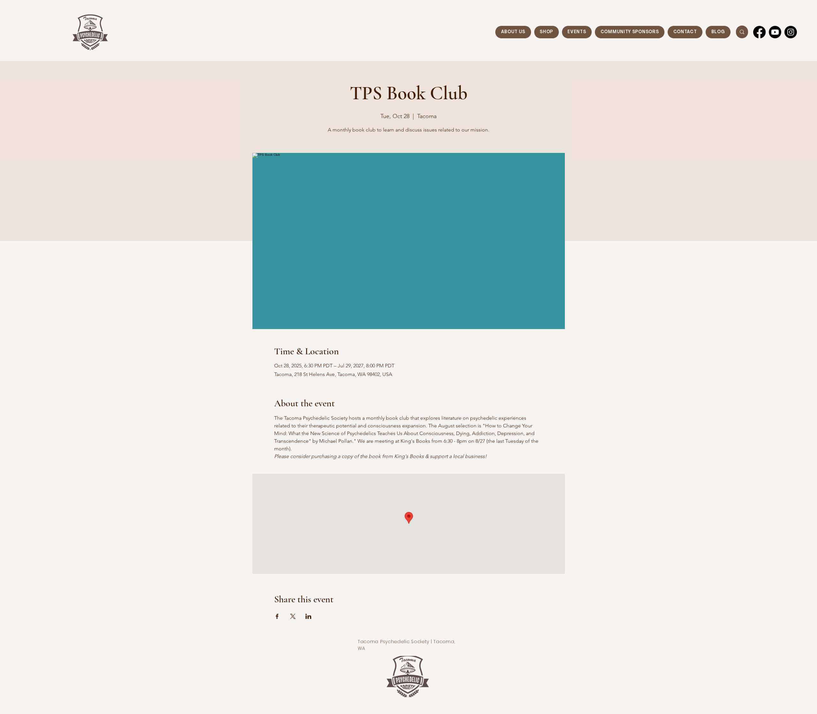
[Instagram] (790, 32)
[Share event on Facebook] (277, 616)
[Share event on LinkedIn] (308, 616)
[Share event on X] (293, 616)
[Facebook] (759, 32)
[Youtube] (775, 32)
